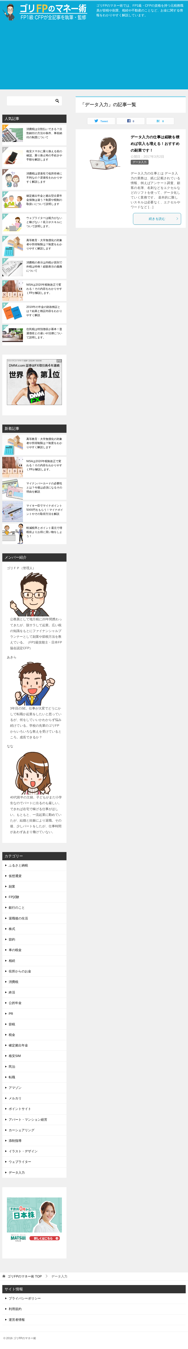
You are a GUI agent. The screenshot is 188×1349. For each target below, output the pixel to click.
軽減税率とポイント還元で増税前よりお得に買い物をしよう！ (44, 532)
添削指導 (15, 1140)
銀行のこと (17, 907)
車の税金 (15, 950)
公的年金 (15, 1003)
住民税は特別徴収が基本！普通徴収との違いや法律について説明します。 (44, 333)
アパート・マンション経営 (28, 1119)
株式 (12, 929)
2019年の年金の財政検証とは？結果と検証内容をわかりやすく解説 (44, 311)
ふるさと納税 (18, 865)
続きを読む (157, 219)
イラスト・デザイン (23, 1151)
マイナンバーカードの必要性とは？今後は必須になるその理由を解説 (44, 487)
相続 (12, 961)
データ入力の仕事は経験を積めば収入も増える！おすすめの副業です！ (155, 143)
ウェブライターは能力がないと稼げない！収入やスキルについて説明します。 (44, 222)
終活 (12, 992)
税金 (12, 1035)
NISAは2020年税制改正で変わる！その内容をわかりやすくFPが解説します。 (44, 289)
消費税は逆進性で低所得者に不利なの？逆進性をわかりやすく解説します (44, 177)
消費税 (13, 982)
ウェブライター (20, 1162)
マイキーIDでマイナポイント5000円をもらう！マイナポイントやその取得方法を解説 (44, 510)
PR (11, 1013)
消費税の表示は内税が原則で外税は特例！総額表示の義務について (44, 266)
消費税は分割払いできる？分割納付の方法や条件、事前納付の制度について (44, 133)
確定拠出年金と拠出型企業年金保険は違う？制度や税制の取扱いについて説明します (44, 200)
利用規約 (15, 1309)
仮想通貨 (15, 876)
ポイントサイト (20, 1109)
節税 (12, 1024)
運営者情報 (17, 1319)
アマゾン (15, 1088)
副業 (12, 886)
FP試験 (14, 897)
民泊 (12, 1066)
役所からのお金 (20, 971)
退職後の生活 (18, 918)
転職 (12, 1077)
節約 (12, 939)
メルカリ (15, 1098)
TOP (25, 1276)
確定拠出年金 (18, 1045)
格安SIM (15, 1056)
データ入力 (140, 162)
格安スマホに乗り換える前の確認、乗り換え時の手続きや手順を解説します (44, 155)
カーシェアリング (21, 1130)
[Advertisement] (94, 57)
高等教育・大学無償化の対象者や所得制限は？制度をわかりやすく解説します (44, 244)
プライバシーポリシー (25, 1298)
